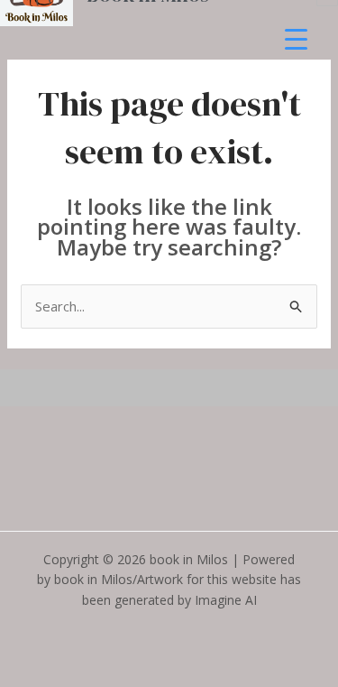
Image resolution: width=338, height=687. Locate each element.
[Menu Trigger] (296, 38)
